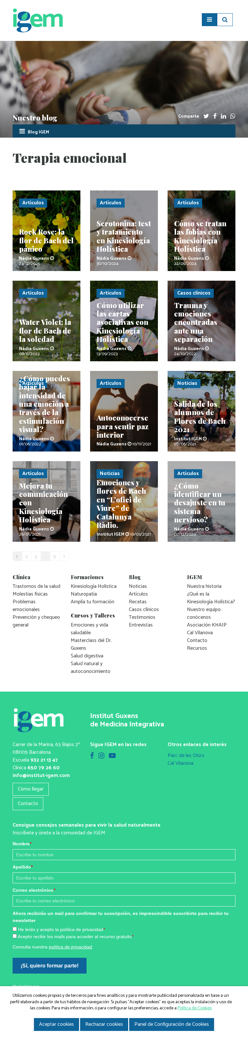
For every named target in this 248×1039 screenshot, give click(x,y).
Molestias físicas (30, 594)
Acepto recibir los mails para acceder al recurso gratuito (75, 936)
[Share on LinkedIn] (223, 116)
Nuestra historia (204, 586)
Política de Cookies (195, 1008)
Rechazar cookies (104, 1024)
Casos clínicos (144, 609)
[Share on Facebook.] (215, 116)
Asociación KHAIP (207, 625)
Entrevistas (141, 625)
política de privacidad (70, 946)
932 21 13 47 (44, 760)
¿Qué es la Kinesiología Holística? (211, 598)
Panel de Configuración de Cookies (171, 1024)
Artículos (138, 594)
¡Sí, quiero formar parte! (49, 965)
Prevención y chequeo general (36, 621)
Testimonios (142, 617)
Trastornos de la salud (36, 586)
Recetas (138, 601)
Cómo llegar (31, 789)
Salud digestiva (87, 656)
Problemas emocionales (26, 605)
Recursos (197, 648)
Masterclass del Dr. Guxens (91, 644)
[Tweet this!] (206, 116)
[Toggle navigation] (209, 19)
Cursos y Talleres (93, 615)
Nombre (22, 843)
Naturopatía (84, 594)
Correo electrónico (34, 890)
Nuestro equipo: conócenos (204, 613)
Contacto (197, 640)
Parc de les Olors (186, 755)
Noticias (138, 586)
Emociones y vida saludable (89, 629)
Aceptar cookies (56, 1024)
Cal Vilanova (200, 632)
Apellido (23, 866)
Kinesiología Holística (94, 586)
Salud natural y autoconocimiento (90, 667)
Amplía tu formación (92, 601)
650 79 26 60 (43, 767)
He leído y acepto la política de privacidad (61, 929)
